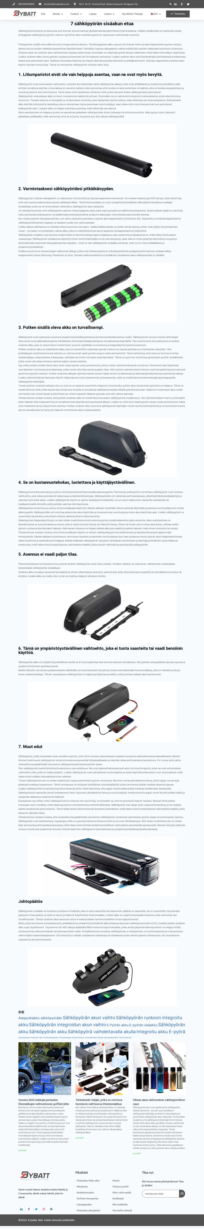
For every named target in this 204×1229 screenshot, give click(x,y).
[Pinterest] (51, 1209)
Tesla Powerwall (125, 1038)
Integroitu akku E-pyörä (160, 1031)
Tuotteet (74, 14)
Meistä (56, 14)
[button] (170, 4)
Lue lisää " (22, 1150)
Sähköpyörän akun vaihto (89, 1017)
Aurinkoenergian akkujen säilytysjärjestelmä (101, 1038)
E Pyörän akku (118, 1025)
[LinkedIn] (21, 1209)
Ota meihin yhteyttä (132, 14)
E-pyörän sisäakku (143, 1025)
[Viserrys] (36, 1209)
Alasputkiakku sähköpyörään (40, 1018)
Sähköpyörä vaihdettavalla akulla (102, 1031)
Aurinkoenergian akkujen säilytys (71, 1038)
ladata (92, 14)
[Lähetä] (182, 1194)
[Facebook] (29, 1209)
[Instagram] (44, 1209)
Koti (43, 14)
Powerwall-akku (37, 1038)
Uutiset (107, 14)
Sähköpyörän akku (48, 1031)
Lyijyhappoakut (24, 1038)
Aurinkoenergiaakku (51, 1038)
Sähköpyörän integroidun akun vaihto (67, 1024)
